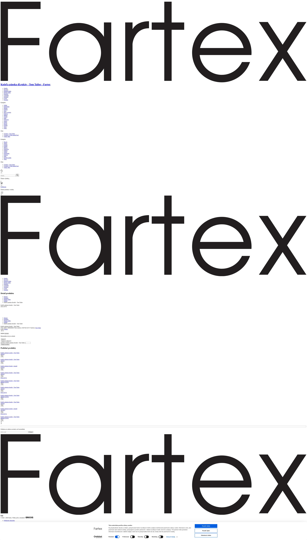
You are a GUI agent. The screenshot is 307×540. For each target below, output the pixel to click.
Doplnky (6, 94)
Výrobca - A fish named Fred (11, 135)
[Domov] (153, 514)
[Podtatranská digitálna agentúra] (29, 518)
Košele (5, 146)
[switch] (132, 537)
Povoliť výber (206, 530)
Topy (5, 111)
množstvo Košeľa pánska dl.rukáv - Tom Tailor (13, 342)
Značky (6, 88)
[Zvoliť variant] (2, 356)
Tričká (5, 105)
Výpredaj (6, 95)
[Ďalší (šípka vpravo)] (304, 270)
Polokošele (6, 106)
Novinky (6, 89)
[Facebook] (1, 516)
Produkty (6, 298)
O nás (5, 98)
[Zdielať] (301, 2)
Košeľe (6, 109)
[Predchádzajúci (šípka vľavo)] (3, 270)
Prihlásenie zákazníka (9, 520)
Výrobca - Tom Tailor (9, 133)
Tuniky (5, 116)
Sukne (5, 122)
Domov (6, 296)
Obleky (6, 150)
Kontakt (6, 100)
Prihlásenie (3, 187)
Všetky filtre (7, 136)
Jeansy (5, 121)
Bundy (5, 124)
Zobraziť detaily (170, 537)
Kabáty (6, 125)
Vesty (5, 127)
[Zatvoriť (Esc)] (305, 2)
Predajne (6, 97)
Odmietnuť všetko (206, 535)
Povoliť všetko (206, 526)
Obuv (5, 128)
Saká (5, 118)
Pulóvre (6, 114)
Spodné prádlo (7, 158)
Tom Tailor (38, 328)
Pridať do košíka (5, 344)
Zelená (6, 329)
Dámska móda (7, 91)
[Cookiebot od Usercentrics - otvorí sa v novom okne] (98, 537)
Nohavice (6, 119)
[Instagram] (2, 516)
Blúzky (6, 108)
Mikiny (6, 115)
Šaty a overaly (7, 112)
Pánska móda (7, 92)
